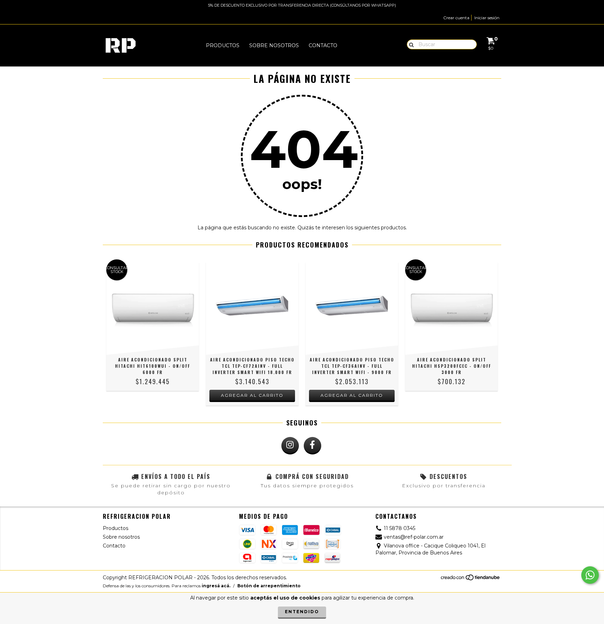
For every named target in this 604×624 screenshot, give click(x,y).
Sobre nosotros (274, 45)
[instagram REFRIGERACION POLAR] (290, 445)
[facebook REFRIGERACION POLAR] (312, 445)
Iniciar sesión (486, 17)
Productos (222, 45)
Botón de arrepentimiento (269, 585)
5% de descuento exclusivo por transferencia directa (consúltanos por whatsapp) (302, 5)
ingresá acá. (216, 585)
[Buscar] (410, 44)
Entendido (302, 611)
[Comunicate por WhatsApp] (590, 575)
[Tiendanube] (470, 579)
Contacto (323, 45)
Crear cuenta (456, 17)
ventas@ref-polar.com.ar (414, 537)
